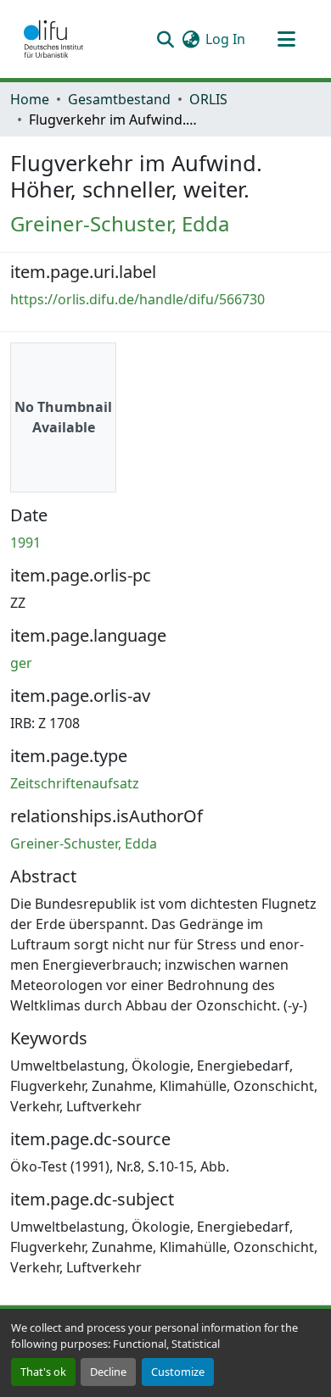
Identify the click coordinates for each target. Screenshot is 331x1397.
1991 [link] (25, 542)
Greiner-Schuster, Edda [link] (119, 223)
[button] (53, 39)
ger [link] (21, 663)
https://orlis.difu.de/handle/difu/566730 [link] (137, 299)
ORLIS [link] (208, 99)
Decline (108, 1371)
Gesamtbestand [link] (119, 99)
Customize (178, 1371)
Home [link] (29, 99)
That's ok (43, 1371)
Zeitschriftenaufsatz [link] (74, 783)
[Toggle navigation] (286, 39)
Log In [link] (225, 39)
